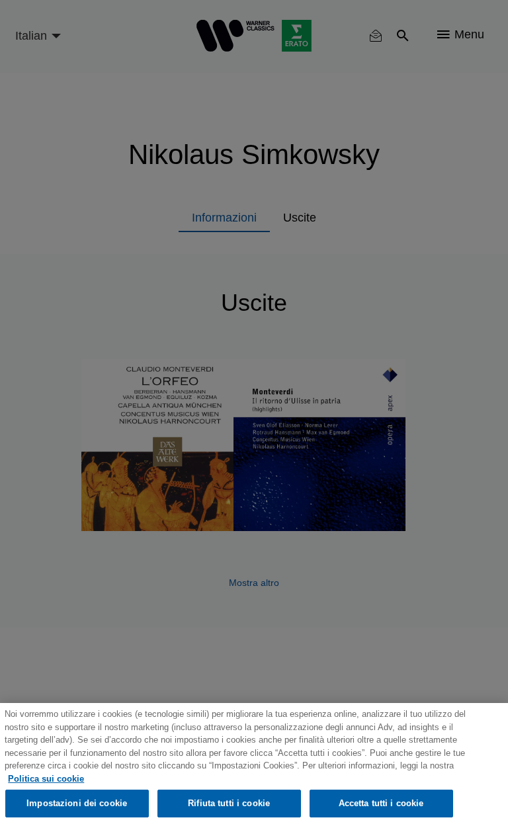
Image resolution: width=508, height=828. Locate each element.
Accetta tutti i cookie (381, 803)
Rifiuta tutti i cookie (229, 803)
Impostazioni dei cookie (76, 803)
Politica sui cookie (46, 779)
